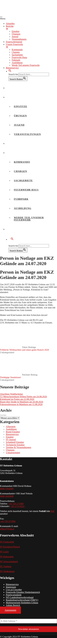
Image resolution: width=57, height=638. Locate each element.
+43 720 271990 (16, 503)
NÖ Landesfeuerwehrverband (19, 597)
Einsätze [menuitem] (15, 31)
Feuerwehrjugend (22, 143)
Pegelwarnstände (13, 595)
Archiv (3, 415)
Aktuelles (16, 88)
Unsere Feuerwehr (22, 153)
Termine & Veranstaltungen (18, 447)
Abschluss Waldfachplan (11, 394)
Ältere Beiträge (24, 348)
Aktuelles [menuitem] (10, 23)
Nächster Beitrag (18, 376)
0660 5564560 (6, 488)
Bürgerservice (19, 229)
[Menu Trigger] (1, 16)
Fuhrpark (21, 199)
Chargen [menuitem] (16, 52)
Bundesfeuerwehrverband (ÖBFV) (22, 600)
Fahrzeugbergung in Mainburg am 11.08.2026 (21, 404)
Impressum (11, 587)
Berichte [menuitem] (10, 27)
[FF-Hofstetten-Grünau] (22, 13)
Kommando (22, 162)
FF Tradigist (5, 566)
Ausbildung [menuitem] (17, 62)
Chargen (20, 171)
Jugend (19, 125)
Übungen (20, 115)
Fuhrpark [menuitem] (16, 60)
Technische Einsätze (15, 445)
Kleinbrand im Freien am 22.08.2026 (17, 399)
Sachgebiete (23, 180)
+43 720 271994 (7, 521)
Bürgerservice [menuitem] (12, 68)
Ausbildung (22, 208)
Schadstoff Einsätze (15, 442)
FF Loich (4, 551)
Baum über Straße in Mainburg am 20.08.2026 (21, 402)
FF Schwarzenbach (9, 561)
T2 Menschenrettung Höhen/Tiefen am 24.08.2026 (23, 396)
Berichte (15, 97)
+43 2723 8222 (17, 506)
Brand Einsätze (13, 431)
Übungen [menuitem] (16, 34)
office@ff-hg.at (7, 529)
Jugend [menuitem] (15, 36)
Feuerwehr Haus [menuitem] (19, 57)
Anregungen (10, 610)
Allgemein (10, 426)
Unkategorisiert (7, 352)
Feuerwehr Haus (26, 190)
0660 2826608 (6, 496)
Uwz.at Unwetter (14, 589)
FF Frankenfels (7, 542)
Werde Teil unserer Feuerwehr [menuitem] (26, 65)
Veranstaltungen (27, 134)
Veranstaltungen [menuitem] (19, 39)
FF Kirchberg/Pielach (10, 547)
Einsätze (20, 106)
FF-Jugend (11, 439)
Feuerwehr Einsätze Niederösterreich (23, 592)
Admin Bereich (13, 605)
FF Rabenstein (6, 556)
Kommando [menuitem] (17, 49)
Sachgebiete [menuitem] (17, 55)
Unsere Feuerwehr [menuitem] (14, 45)
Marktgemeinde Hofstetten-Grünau (22, 602)
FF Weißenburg (7, 571)
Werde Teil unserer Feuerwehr (29, 218)
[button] (9, 71)
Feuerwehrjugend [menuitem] (14, 42)
